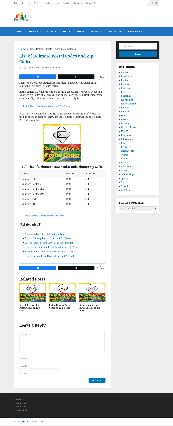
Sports (124, 178)
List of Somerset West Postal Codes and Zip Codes (90, 308)
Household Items (129, 127)
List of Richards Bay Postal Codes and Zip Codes (30, 308)
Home (16, 3)
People (56, 3)
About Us (66, 3)
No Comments (52, 67)
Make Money (127, 151)
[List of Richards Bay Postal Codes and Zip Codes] (32, 292)
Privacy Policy (91, 3)
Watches (125, 190)
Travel (35, 67)
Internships (127, 139)
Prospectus (127, 166)
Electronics (127, 100)
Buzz (123, 92)
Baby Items (126, 76)
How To (125, 131)
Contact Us (78, 3)
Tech (123, 182)
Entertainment (128, 103)
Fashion (125, 107)
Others (124, 154)
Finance (37, 3)
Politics (125, 162)
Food (123, 115)
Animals (125, 72)
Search (138, 54)
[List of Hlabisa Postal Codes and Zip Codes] (62, 292)
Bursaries (126, 84)
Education (26, 3)
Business (125, 88)
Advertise (20, 406)
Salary (124, 170)
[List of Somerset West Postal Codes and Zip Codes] (92, 292)
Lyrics (124, 147)
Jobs (123, 143)
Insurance (126, 135)
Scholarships (128, 174)
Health (47, 3)
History (125, 123)
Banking (125, 80)
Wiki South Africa (21, 421)
